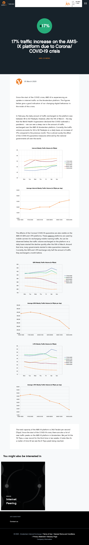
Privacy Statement (39, 537)
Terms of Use (47, 534)
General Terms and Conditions (64, 534)
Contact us (14, 521)
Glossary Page (52, 537)
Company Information (44, 539)
